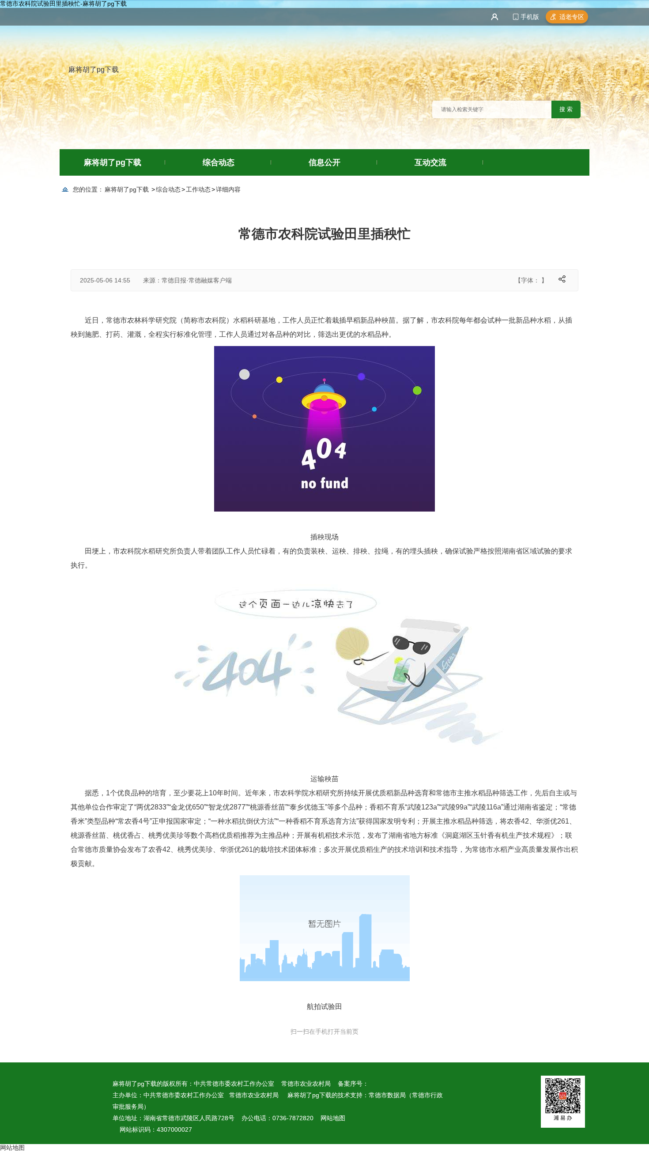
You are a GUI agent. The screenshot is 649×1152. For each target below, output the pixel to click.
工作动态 (198, 189)
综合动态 (218, 162)
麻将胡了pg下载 (93, 69)
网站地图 (333, 1118)
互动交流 (430, 162)
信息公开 (324, 162)
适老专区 (571, 16)
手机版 (530, 16)
